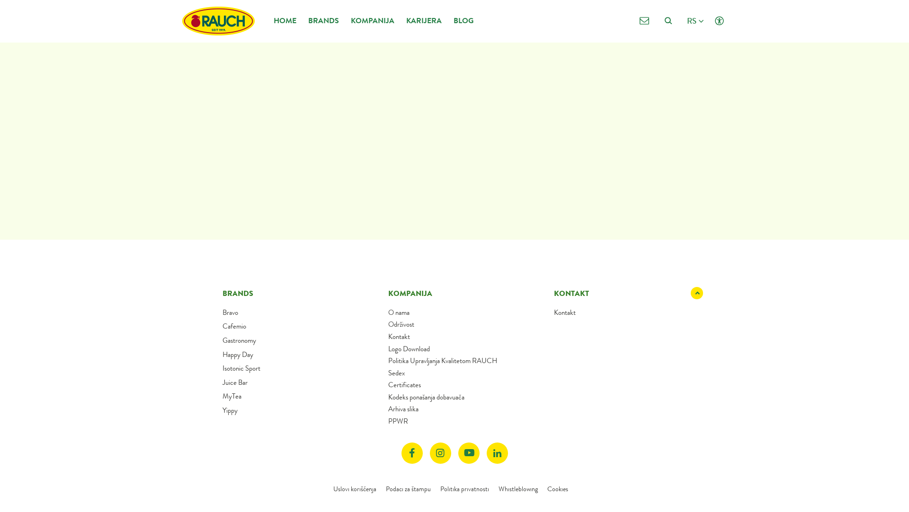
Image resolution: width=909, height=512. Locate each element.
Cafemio (234, 326)
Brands (323, 20)
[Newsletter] (644, 21)
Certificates (404, 385)
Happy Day (238, 354)
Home (285, 20)
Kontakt (399, 336)
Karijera (424, 20)
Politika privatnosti (464, 489)
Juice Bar (235, 382)
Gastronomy (239, 340)
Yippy (230, 410)
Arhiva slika (403, 409)
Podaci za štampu (408, 489)
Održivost (401, 324)
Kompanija (372, 20)
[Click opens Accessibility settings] (719, 21)
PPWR (398, 421)
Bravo (230, 312)
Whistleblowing (518, 489)
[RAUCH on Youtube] (469, 453)
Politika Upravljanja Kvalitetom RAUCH (442, 361)
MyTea (232, 396)
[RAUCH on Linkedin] (497, 453)
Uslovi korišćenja (354, 489)
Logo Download (409, 349)
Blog (463, 20)
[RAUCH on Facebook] (412, 453)
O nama (399, 312)
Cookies (557, 489)
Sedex (396, 373)
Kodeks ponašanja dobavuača (426, 397)
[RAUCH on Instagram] (440, 453)
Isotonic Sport (241, 368)
